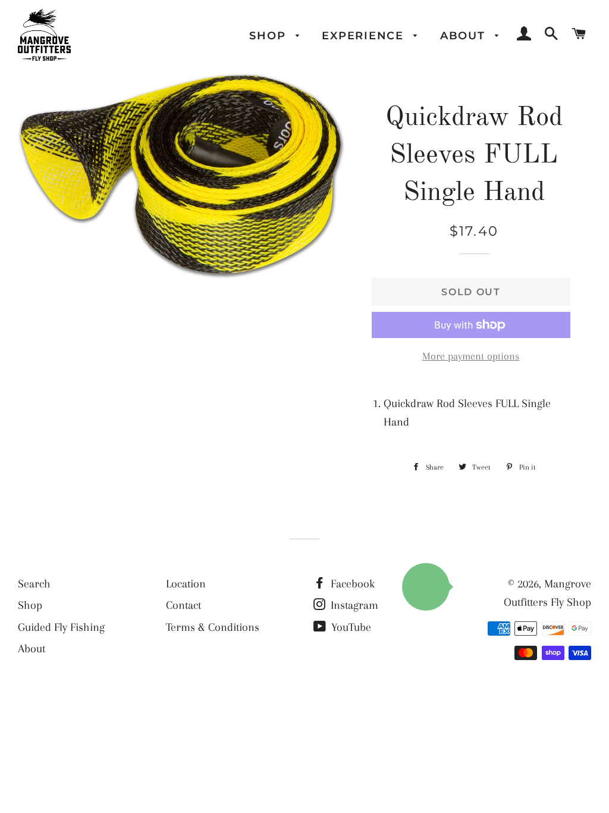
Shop (269, 35)
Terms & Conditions (212, 627)
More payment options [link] (470, 356)
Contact (183, 605)
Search (34, 583)
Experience (364, 35)
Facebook (351, 583)
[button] (426, 587)
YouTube (349, 627)
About (464, 35)
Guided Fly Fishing (61, 627)
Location (186, 583)
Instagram (353, 605)
